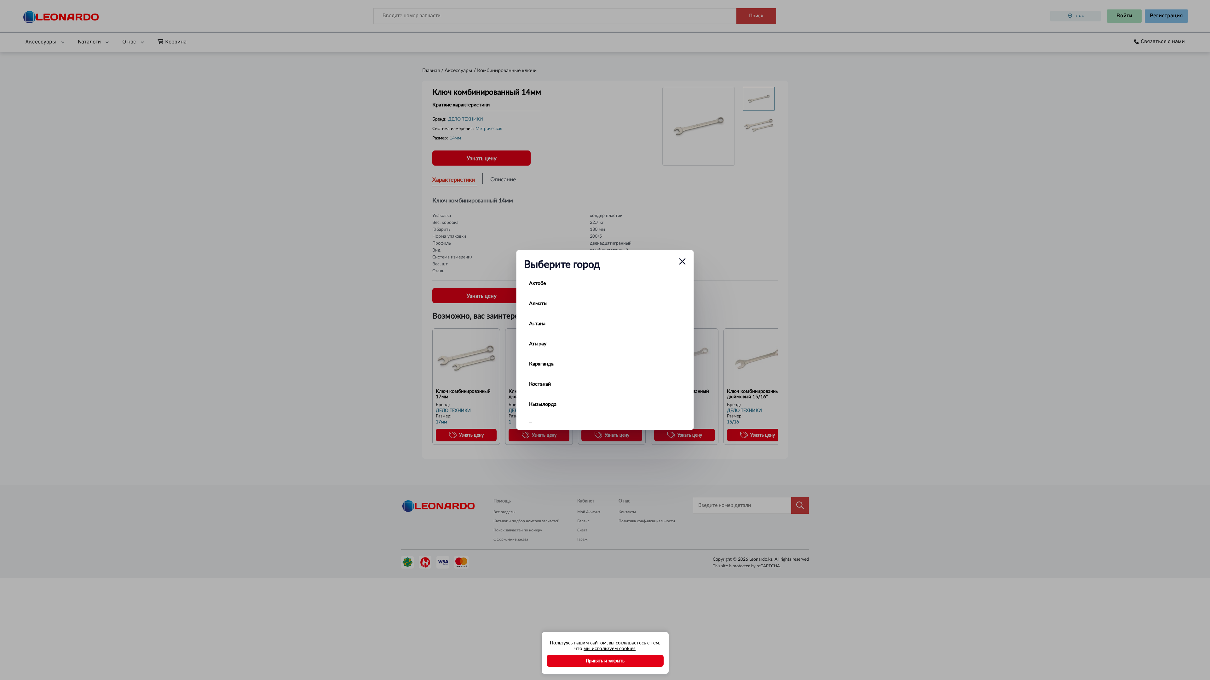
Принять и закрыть (605, 660)
